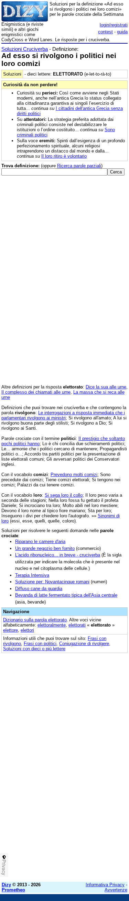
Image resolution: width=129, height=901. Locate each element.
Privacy (4, 867)
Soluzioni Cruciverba (24, 49)
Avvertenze (116, 889)
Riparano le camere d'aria (40, 541)
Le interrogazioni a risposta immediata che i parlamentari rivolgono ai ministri (63, 415)
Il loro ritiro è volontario (64, 156)
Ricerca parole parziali (79, 165)
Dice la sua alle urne (106, 387)
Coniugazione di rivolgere (84, 643)
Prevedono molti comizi (74, 474)
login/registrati (114, 24)
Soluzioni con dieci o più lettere (34, 648)
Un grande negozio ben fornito (45, 548)
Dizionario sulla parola (35, 619)
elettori (27, 630)
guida (122, 31)
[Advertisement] (64, 812)
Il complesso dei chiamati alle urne (36, 392)
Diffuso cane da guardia (38, 588)
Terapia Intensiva (32, 575)
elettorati (77, 625)
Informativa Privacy (105, 884)
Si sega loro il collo (64, 495)
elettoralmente (51, 625)
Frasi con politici (40, 643)
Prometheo (13, 889)
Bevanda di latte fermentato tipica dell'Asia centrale (66, 595)
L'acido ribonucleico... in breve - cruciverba (57, 555)
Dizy (6, 884)
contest (105, 31)
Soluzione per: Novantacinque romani (52, 581)
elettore (10, 630)
